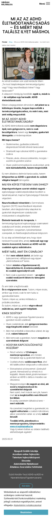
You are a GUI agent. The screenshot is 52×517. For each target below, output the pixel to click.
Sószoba (26, 460)
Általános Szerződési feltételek (26, 467)
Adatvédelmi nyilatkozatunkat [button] (27, 505)
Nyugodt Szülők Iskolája (26, 451)
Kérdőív (26, 486)
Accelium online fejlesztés (26, 454)
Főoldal (4, 42)
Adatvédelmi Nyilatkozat (26, 464)
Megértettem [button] (26, 512)
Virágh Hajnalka (7, 3)
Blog (10, 42)
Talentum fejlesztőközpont (26, 457)
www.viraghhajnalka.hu (21, 426)
